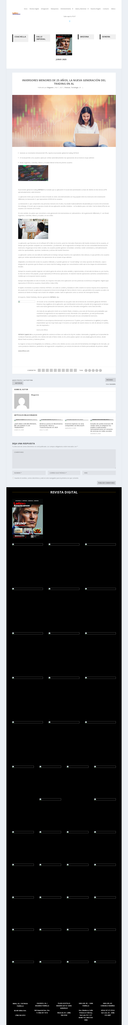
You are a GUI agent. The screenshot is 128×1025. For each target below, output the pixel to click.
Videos (113, 9)
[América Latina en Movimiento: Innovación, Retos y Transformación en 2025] (51, 420)
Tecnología (74, 87)
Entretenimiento (66, 9)
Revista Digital (34, 9)
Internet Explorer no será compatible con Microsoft (74, 425)
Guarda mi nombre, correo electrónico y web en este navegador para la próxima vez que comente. (47, 478)
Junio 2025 (61, 59)
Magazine (50, 87)
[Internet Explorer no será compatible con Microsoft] (76, 420)
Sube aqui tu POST (70, 16)
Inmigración (45, 9)
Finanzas (67, 87)
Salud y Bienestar (80, 9)
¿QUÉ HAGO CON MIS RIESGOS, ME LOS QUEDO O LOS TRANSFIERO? (25, 425)
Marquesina (54, 9)
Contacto (106, 9)
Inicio (25, 9)
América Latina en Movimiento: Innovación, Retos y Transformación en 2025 (51, 425)
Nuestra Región (96, 9)
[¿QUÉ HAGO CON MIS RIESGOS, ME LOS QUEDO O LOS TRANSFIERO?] (26, 420)
